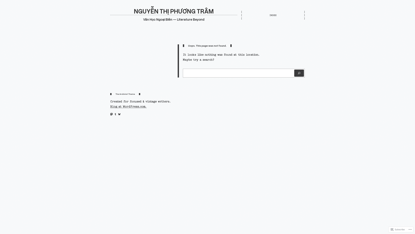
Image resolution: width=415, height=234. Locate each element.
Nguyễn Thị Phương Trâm (174, 11)
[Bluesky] (119, 114)
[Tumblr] (115, 114)
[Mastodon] (111, 114)
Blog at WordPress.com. (128, 106)
